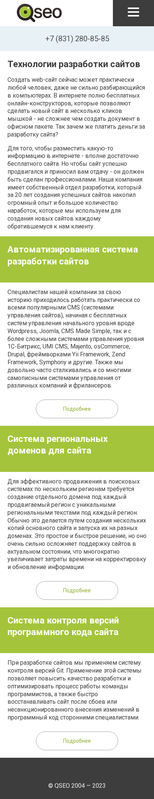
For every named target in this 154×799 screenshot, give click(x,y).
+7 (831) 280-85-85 (77, 38)
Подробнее (77, 409)
